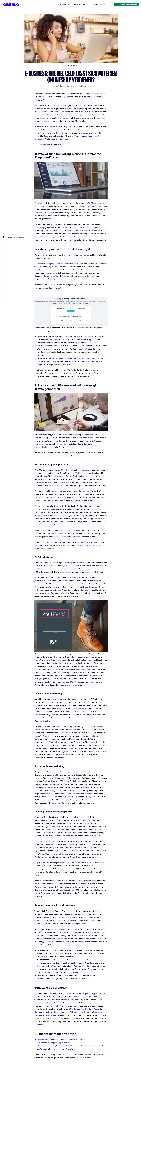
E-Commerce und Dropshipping (80, 993)
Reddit (74, 862)
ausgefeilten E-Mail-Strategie (67, 577)
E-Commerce (43, 112)
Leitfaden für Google (43, 545)
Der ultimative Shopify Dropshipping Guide (56, 1042)
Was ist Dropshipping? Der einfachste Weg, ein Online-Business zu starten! (70, 1046)
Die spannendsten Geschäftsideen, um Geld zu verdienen (62, 1039)
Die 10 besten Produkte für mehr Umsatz (55, 1049)
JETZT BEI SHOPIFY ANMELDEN (126, 4)
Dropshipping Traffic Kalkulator (56, 263)
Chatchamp (66, 733)
